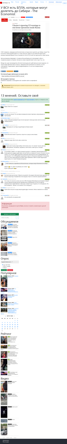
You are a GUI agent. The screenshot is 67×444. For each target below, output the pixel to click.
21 (12, 326)
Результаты (10, 270)
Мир (12, 2)
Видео (36, 2)
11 (4, 324)
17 (2, 326)
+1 (47, 144)
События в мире (29, 17)
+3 (47, 138)
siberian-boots (5, 161)
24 (2, 328)
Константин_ (5, 112)
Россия (17, 2)
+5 (47, 118)
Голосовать (4, 270)
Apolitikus (13, 17)
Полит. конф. (9, 437)
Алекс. (3, 138)
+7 (47, 112)
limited (3, 149)
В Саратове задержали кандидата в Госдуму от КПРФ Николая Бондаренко (13, 232)
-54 (47, 17)
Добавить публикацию (10, 214)
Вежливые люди (6, 118)
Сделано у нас (23, 2)
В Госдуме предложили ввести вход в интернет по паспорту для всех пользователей (13, 226)
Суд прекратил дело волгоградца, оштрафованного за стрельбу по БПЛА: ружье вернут (9, 347)
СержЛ (4, 173)
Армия (31, 2)
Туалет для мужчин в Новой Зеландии (12, 382)
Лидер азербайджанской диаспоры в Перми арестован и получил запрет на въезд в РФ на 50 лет (13, 362)
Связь (15, 437)
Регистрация (51, 1)
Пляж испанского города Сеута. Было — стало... (13, 303)
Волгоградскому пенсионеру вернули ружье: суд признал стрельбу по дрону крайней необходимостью (12, 339)
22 (15, 326)
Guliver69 (5, 179)
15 (15, 324)
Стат (4, 437)
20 (9, 326)
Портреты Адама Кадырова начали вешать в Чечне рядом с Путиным (13, 244)
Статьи (42, 2)
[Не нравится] (48, 112)
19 (7, 326)
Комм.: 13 (23, 17)
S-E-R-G (6, 144)
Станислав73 (5, 195)
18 (4, 326)
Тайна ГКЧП (14, 237)
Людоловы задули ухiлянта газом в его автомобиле (13, 425)
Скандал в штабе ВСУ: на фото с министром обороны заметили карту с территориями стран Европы (9, 311)
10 (2, 324)
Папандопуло (5, 132)
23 (17, 326)
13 (9, 324)
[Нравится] (45, 112)
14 (12, 324)
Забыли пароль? (59, 1)
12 (7, 324)
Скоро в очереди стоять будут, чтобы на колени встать (13, 395)
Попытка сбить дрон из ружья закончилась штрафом (12, 253)
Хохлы (13, 419)
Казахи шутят (15, 406)
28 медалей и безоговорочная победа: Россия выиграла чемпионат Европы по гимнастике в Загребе (13, 354)
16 (17, 324)
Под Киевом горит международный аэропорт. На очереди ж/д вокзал (9, 290)
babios (3, 104)
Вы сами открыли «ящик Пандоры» (13, 296)
